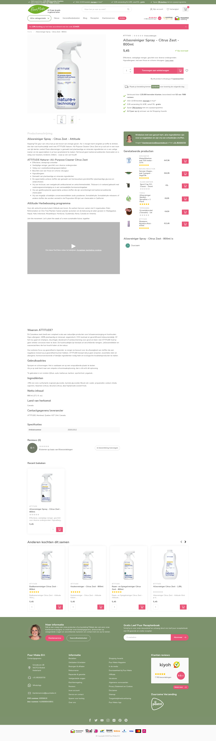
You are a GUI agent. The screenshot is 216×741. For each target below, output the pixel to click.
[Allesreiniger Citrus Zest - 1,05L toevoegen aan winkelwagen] (183, 607)
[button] (156, 9)
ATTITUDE (127, 35)
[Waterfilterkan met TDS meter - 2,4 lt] (129, 160)
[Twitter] (96, 721)
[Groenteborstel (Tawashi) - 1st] (129, 211)
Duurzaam (135, 245)
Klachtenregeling (75, 682)
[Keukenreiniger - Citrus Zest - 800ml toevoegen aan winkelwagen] (100, 607)
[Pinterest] (120, 721)
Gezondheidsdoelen (71, 18)
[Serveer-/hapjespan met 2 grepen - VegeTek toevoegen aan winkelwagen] (185, 173)
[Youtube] (102, 721)
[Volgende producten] (185, 541)
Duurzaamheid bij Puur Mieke (120, 670)
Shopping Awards (116, 658)
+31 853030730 (179, 143)
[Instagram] (108, 721)
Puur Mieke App (115, 702)
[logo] (46, 9)
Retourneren (74, 670)
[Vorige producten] (181, 541)
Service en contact (76, 694)
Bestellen (72, 658)
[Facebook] (90, 721)
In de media (113, 666)
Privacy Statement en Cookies (121, 686)
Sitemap (112, 694)
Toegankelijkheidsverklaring (120, 698)
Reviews (72, 686)
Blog (85, 18)
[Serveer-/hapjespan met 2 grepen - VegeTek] (129, 173)
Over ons (72, 702)
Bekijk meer (178, 687)
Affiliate (112, 674)
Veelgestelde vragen (77, 678)
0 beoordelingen (150, 36)
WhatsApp (37, 685)
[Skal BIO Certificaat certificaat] (89, 731)
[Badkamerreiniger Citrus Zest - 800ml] (46, 564)
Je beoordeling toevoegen (107, 448)
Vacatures (113, 678)
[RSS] (126, 721)
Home (29, 32)
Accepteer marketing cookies (89, 250)
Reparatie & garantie (77, 674)
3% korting (162, 2)
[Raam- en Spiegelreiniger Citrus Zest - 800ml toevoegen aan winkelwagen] (142, 607)
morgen (94, 2)
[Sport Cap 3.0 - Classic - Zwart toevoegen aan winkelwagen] (185, 185)
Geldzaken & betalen (77, 662)
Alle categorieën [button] (38, 18)
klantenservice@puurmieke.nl (155, 143)
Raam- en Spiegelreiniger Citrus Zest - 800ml (126, 588)
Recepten (94, 18)
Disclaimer (113, 690)
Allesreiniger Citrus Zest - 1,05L (167, 586)
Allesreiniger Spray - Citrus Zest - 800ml (51, 32)
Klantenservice (108, 18)
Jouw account (74, 690)
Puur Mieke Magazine (117, 662)
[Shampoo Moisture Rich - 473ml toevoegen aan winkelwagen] (185, 224)
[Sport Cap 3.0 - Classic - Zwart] (129, 185)
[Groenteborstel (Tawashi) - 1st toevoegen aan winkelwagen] (185, 212)
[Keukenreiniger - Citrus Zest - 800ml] (87, 564)
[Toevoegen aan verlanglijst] (187, 70)
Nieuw (56, 18)
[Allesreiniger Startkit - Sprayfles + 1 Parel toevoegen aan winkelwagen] (185, 198)
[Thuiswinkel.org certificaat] (182, 18)
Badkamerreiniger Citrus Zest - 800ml (43, 588)
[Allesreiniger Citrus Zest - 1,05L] (170, 564)
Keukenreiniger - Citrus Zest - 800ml (87, 586)
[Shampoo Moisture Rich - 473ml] (129, 223)
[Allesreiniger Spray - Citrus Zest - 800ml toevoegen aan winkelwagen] (59, 529)
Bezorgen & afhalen (76, 666)
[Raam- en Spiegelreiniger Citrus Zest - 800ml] (128, 564)
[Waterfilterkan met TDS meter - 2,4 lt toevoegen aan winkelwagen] (185, 161)
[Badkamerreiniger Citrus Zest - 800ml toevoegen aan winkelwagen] (59, 607)
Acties (122, 18)
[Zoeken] (128, 9)
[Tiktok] (114, 721)
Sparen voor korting (76, 698)
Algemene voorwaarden (118, 682)
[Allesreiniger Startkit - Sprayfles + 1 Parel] (129, 198)
